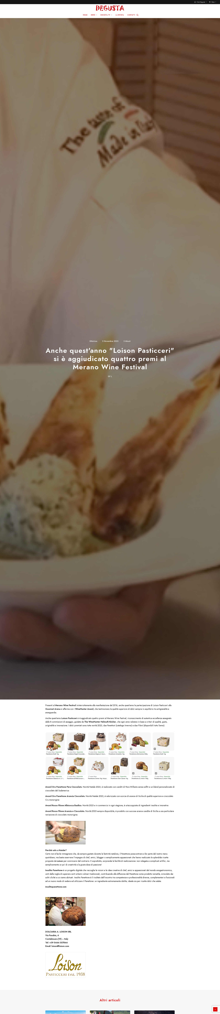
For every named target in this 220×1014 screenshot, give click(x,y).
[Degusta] (110, 8)
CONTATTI (131, 15)
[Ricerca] (137, 15)
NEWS (93, 15)
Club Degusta (201, 2)
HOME (85, 15)
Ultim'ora (93, 341)
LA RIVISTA (120, 15)
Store (213, 2)
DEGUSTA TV (105, 15)
